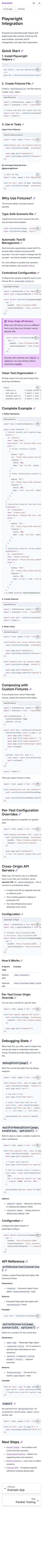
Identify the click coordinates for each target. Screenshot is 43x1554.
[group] (21, 976)
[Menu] (39, 3)
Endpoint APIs (12, 1468)
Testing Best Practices (15, 1454)
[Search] (34, 3)
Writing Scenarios (14, 1461)
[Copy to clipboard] (38, 69)
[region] (21, 72)
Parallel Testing (27, 266)
